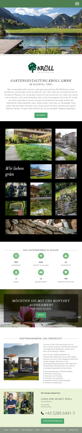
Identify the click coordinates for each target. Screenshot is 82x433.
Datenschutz (60, 430)
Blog (6, 430)
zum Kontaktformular (52, 421)
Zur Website (41, 115)
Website (41, 315)
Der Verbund (27, 430)
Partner (14, 430)
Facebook (46, 430)
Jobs (38, 430)
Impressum (73, 430)
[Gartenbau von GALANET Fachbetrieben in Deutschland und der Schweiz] (5, 3)
